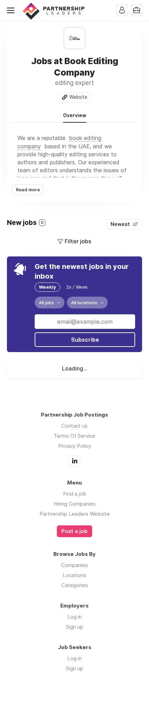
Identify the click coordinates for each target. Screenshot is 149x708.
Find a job (74, 493)
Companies (74, 565)
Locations (74, 575)
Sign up (74, 626)
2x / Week (77, 287)
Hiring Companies (75, 503)
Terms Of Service (74, 435)
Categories (74, 585)
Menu (12, 10)
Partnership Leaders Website (75, 513)
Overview (74, 115)
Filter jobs (78, 241)
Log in (74, 616)
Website (78, 97)
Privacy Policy (74, 446)
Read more (28, 189)
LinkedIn (74, 461)
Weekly (47, 287)
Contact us (74, 425)
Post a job (74, 531)
